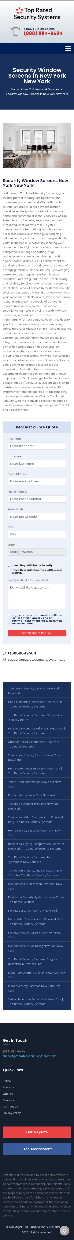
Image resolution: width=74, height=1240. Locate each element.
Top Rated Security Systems (41, 1227)
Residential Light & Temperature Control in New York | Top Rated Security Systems (36, 846)
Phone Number (17, 492)
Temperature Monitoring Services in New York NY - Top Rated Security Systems (35, 873)
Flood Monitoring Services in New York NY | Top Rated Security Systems (36, 704)
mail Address (17, 474)
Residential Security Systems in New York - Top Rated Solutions (36, 899)
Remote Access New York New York (31, 795)
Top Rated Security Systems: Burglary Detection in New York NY (33, 961)
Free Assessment (37, 1149)
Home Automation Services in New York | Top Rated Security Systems (35, 770)
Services (8, 1100)
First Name (15, 439)
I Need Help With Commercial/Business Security (36, 571)
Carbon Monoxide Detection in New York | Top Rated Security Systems (35, 1001)
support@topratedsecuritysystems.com (38, 659)
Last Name (15, 456)
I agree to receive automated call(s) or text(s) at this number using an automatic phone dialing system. (37, 619)
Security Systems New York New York (32, 910)
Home (15, 89)
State (11, 545)
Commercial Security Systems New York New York (34, 757)
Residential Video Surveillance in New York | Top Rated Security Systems (36, 730)
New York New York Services (41, 89)
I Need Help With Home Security (32, 565)
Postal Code (16, 509)
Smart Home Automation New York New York (34, 784)
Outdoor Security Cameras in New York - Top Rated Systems (34, 744)
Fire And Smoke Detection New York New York (35, 886)
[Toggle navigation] (68, 48)
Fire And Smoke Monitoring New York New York (35, 948)
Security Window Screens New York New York (34, 935)
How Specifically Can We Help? (28, 580)
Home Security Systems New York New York (34, 832)
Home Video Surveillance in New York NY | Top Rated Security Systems (36, 921)
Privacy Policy (12, 1113)
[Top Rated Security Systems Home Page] (37, 13)
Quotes (8, 1094)
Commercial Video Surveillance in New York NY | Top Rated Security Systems (36, 819)
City (10, 527)
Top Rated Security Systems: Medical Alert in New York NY (36, 717)
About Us (9, 1087)
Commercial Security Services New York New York (34, 690)
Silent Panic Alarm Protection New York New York (37, 975)
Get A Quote (37, 1132)
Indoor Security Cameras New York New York (34, 988)
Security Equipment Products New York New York (33, 806)
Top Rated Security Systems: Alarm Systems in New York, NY (31, 859)
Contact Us (10, 1106)
